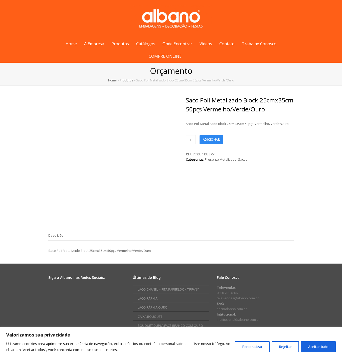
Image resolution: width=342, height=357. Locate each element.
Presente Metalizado (221, 159)
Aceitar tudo (318, 346)
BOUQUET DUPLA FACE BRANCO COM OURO (170, 325)
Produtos (126, 80)
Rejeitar (285, 346)
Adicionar (211, 139)
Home (112, 80)
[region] (171, 342)
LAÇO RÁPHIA (147, 298)
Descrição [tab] (55, 235)
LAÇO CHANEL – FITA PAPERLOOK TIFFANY (168, 289)
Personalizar (252, 346)
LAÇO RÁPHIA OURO (152, 307)
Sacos (242, 159)
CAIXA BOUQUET (150, 316)
